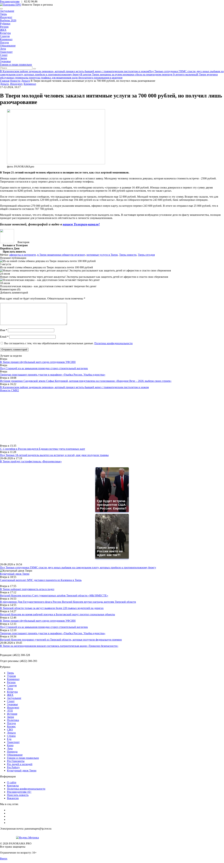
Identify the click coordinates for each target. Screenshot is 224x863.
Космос (11, 726)
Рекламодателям (9, 1)
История (12, 713)
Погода (4, 42)
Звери (3, 58)
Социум (5, 36)
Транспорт (6, 51)
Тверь (3, 14)
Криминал (6, 39)
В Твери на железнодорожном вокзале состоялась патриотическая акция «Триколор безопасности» (59, 645)
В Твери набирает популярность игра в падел (27, 589)
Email (4, 336)
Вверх (3, 858)
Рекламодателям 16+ (19, 791)
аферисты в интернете (22, 254)
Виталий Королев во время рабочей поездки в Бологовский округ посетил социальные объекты (57, 614)
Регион (4, 26)
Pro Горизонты (15, 761)
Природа (12, 751)
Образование (8, 45)
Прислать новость (18, 795)
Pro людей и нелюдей (19, 764)
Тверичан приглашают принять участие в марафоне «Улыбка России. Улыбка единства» (52, 374)
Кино (10, 745)
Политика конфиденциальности (113, 343)
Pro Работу (13, 767)
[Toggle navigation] (1, 8)
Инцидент (6, 17)
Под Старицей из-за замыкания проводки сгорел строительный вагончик (44, 368)
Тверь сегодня (146, 254)
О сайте (11, 782)
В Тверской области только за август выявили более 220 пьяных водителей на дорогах (52, 608)
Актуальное (7, 10)
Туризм (11, 676)
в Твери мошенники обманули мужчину (61, 254)
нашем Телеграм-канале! (81, 224)
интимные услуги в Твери (102, 254)
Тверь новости (127, 254)
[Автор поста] (7, 242)
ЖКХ (3, 29)
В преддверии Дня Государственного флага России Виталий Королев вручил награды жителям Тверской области (68, 601)
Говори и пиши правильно (16, 64)
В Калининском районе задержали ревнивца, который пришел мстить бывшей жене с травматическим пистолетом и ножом (74, 387)
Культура (5, 33)
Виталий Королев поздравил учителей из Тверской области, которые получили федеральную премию (61, 639)
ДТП (10, 710)
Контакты (13, 785)
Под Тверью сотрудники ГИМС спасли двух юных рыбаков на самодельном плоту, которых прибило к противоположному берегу (78, 567)
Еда (9, 739)
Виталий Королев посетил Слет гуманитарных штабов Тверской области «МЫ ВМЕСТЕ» (54, 595)
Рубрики (5, 23)
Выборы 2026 (8, 20)
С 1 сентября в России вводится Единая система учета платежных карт (42, 448)
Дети (3, 48)
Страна (11, 735)
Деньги (4, 83)
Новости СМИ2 (9, 390)
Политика (13, 720)
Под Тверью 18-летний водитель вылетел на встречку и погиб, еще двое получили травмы (54, 455)
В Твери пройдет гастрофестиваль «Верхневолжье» (31, 461)
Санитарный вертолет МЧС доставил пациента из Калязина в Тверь (41, 580)
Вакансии (13, 798)
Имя (3, 330)
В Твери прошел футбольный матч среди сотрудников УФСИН (38, 362)
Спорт (4, 55)
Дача (10, 748)
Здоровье (5, 61)
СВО (10, 729)
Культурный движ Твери (21, 770)
